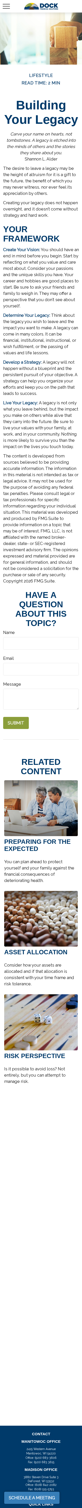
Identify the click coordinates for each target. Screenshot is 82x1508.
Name (9, 632)
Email (8, 658)
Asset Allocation (35, 952)
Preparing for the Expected (37, 845)
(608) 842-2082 (46, 1485)
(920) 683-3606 (46, 1457)
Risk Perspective (34, 1055)
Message (12, 684)
